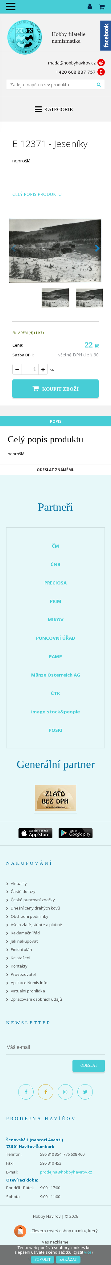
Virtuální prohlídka (28, 991)
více (88, 1252)
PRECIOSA (55, 583)
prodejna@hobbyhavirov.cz (66, 1172)
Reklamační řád (25, 933)
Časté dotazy (23, 891)
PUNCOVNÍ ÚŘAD (55, 638)
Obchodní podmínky (29, 916)
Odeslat (88, 1065)
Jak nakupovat (24, 941)
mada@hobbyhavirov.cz (72, 63)
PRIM (55, 601)
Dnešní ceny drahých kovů (35, 908)
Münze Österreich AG (55, 675)
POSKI (56, 730)
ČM (55, 546)
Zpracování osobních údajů (36, 999)
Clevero (38, 1231)
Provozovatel (23, 974)
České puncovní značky (33, 900)
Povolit (43, 1259)
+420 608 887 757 (76, 72)
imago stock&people (55, 711)
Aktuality (19, 883)
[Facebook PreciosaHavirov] (26, 1092)
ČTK (55, 693)
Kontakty (19, 966)
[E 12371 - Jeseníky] (55, 281)
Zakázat (68, 1259)
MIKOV (56, 619)
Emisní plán (21, 949)
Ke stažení (20, 958)
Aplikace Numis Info (29, 982)
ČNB (55, 564)
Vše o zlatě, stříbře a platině (36, 924)
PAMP (55, 656)
